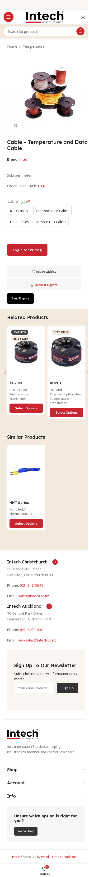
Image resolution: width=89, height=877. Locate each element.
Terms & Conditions (63, 857)
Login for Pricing (27, 249)
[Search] (80, 31)
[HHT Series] (26, 473)
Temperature (34, 46)
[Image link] (22, 733)
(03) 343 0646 (31, 585)
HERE (42, 185)
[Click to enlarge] (16, 125)
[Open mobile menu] (8, 17)
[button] (5, 372)
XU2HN (15, 383)
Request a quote (46, 285)
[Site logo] (44, 16)
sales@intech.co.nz (33, 595)
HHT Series (19, 502)
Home (12, 46)
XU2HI (55, 383)
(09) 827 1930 (31, 629)
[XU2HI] (66, 353)
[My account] (83, 17)
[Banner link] (46, 824)
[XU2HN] (26, 353)
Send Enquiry (20, 298)
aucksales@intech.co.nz (36, 640)
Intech (24, 159)
